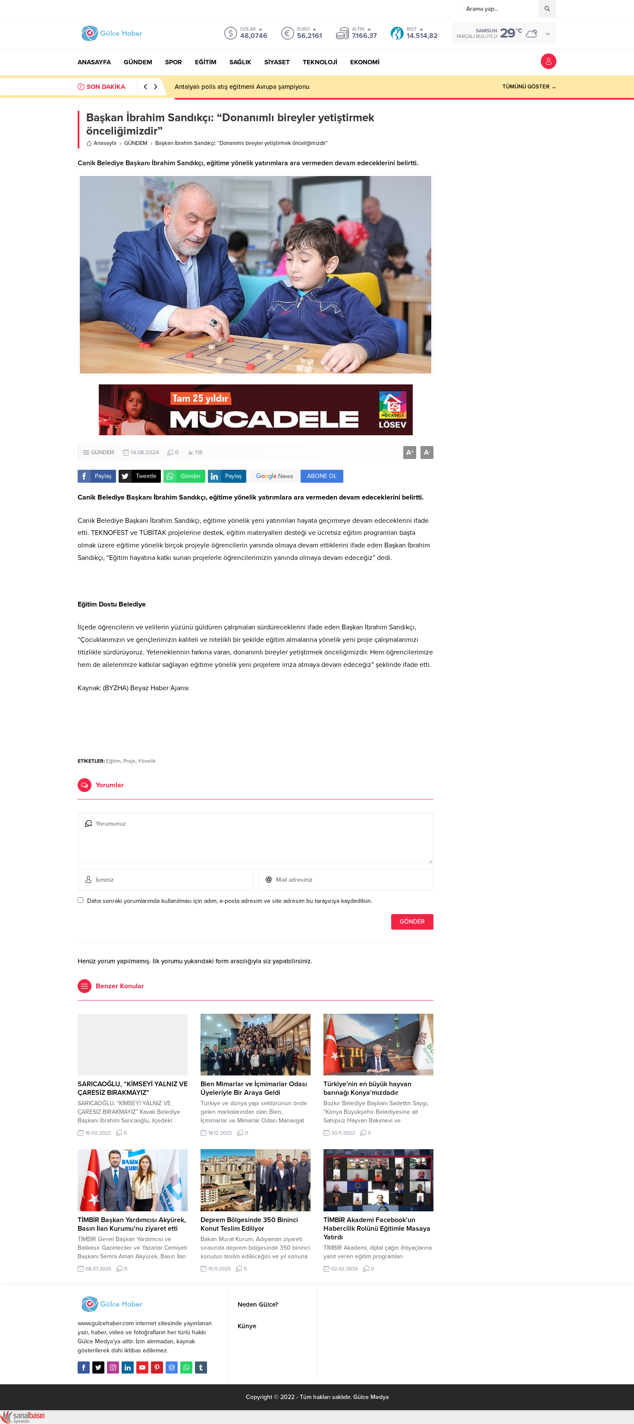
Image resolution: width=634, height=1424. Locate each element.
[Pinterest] (157, 1367)
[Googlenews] (172, 1367)
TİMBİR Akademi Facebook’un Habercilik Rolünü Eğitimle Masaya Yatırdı (376, 1229)
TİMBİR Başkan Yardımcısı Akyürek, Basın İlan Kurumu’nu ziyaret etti (132, 1224)
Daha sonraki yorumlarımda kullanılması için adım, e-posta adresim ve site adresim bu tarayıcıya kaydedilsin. (229, 901)
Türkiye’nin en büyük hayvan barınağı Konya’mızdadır (367, 1088)
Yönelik (147, 761)
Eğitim (113, 761)
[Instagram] (113, 1367)
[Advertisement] (256, 724)
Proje (129, 761)
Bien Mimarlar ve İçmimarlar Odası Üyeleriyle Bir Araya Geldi (254, 1088)
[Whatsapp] (186, 1367)
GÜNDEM (136, 143)
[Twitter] (98, 1367)
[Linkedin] (128, 1367)
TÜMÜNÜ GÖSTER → (529, 86)
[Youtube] (142, 1367)
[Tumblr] (201, 1367)
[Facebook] (84, 1367)
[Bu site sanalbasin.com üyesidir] (22, 1419)
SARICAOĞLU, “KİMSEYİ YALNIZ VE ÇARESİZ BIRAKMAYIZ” (133, 1088)
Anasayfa (105, 143)
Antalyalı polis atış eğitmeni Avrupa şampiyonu (242, 87)
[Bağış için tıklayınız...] (256, 430)
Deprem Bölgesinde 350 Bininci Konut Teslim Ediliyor (249, 1224)
